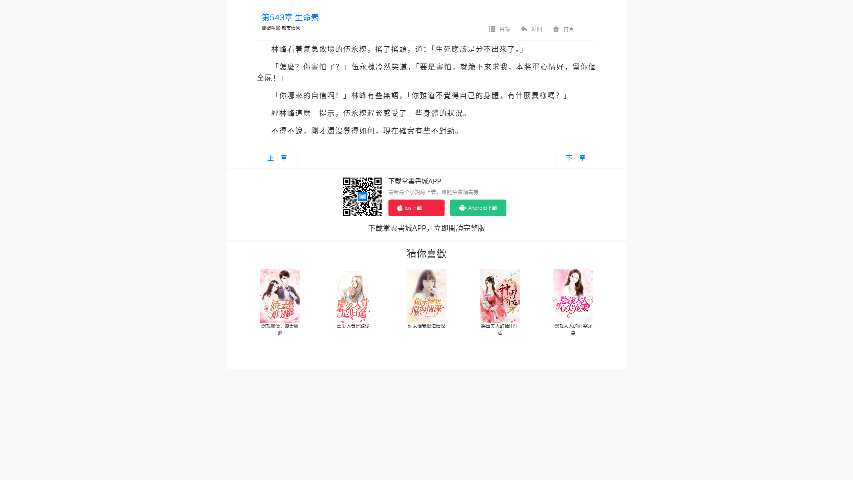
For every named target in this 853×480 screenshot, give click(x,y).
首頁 (568, 29)
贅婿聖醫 (271, 28)
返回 (536, 29)
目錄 (504, 29)
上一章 (277, 158)
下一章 (576, 158)
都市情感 (291, 28)
